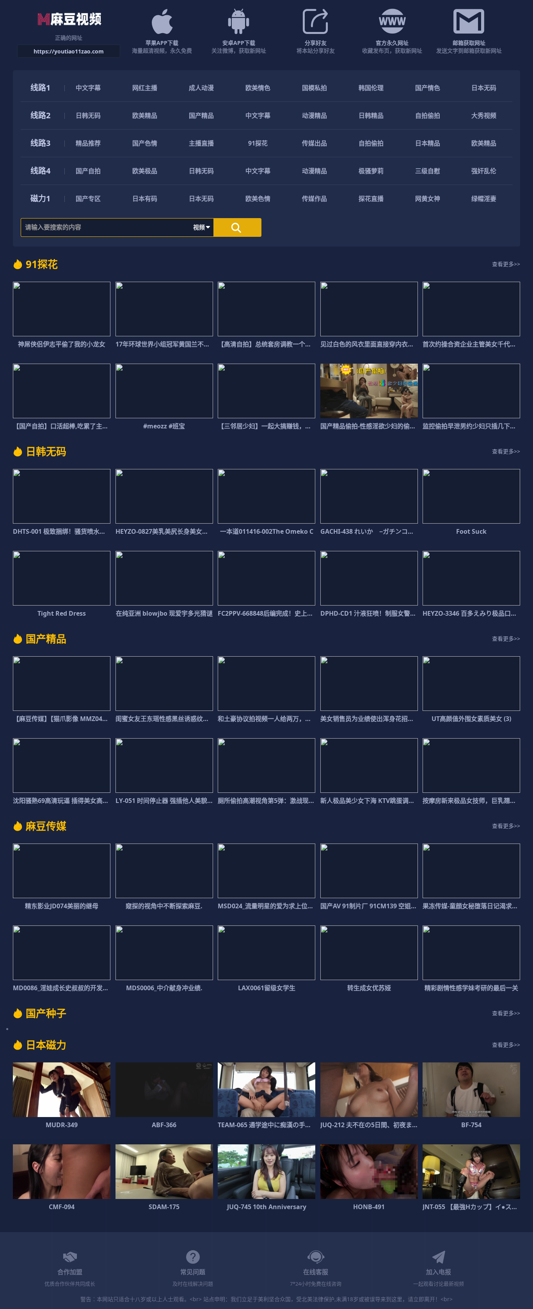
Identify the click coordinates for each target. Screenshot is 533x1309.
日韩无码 (88, 115)
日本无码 (483, 87)
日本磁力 (46, 1045)
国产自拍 (88, 171)
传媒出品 (314, 143)
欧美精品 (144, 115)
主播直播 (201, 143)
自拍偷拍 (427, 115)
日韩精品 (371, 115)
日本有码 (144, 198)
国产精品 (201, 115)
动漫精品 (314, 115)
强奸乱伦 (483, 171)
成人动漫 (201, 87)
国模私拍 (314, 87)
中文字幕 (88, 87)
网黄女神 (427, 198)
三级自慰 (427, 171)
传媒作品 (314, 198)
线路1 (40, 87)
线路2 (40, 115)
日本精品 (427, 143)
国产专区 (88, 198)
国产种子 (46, 1013)
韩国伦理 (371, 87)
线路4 (40, 170)
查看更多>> (506, 264)
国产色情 (144, 143)
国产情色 (427, 87)
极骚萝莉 (371, 171)
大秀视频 (483, 115)
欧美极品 (144, 171)
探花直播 (371, 198)
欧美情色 (257, 87)
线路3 (40, 143)
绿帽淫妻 (483, 198)
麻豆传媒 (46, 826)
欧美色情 (257, 198)
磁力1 (40, 198)
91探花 (258, 143)
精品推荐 (88, 143)
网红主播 (144, 87)
